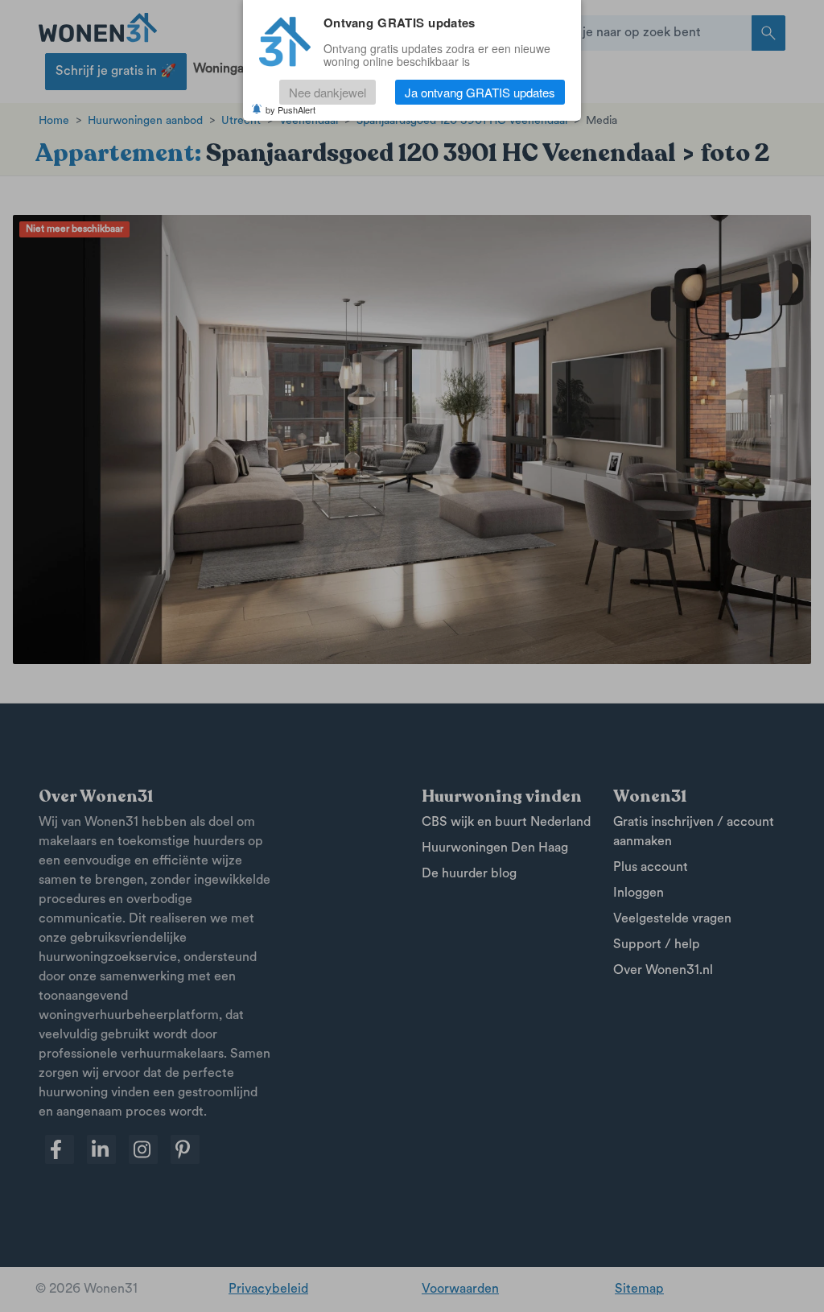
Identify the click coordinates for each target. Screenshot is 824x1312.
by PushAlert (290, 109)
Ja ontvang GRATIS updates (480, 92)
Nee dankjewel (327, 92)
